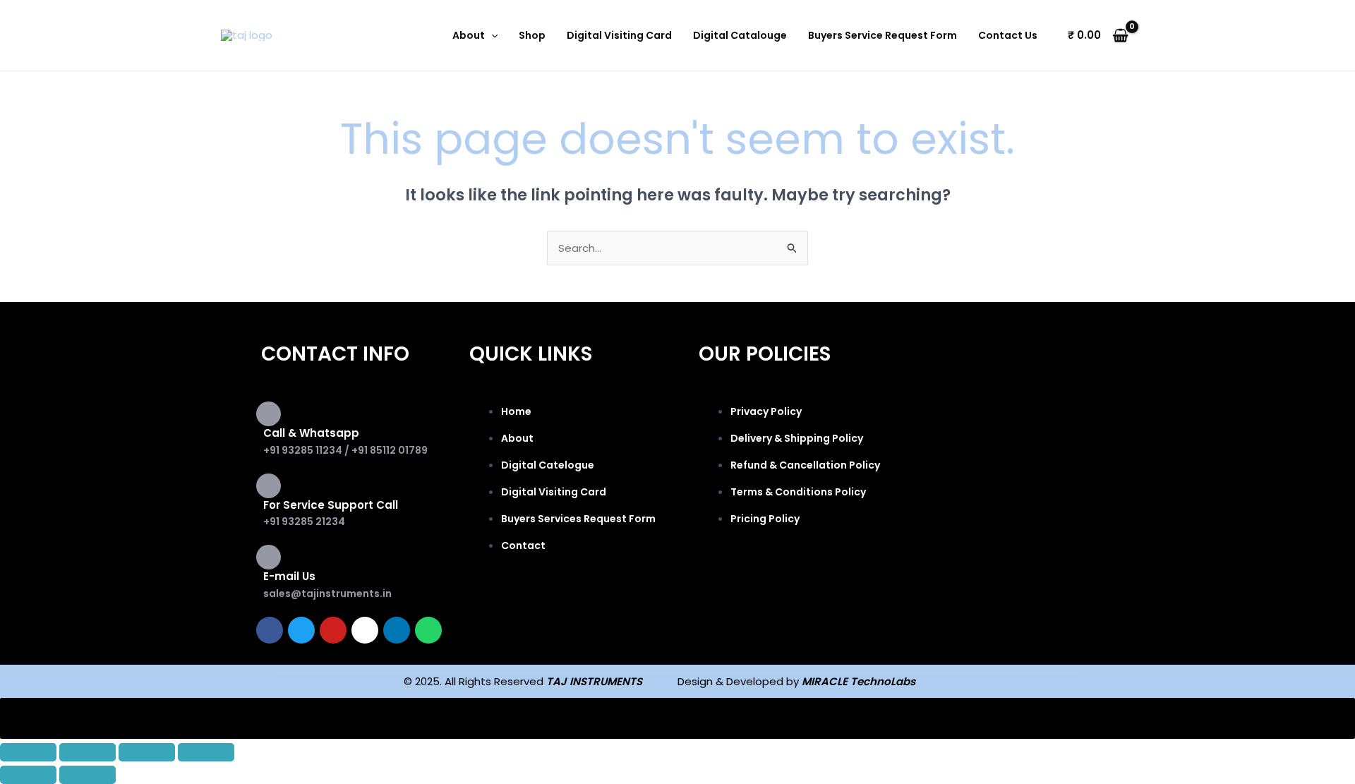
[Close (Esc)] (206, 752)
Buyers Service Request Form (882, 35)
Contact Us (1007, 35)
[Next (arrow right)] (87, 775)
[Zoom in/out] (28, 752)
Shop (532, 35)
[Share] (147, 752)
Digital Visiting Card (619, 35)
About (468, 35)
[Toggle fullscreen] (87, 752)
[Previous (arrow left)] (28, 775)
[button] (491, 35)
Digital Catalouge (740, 35)
